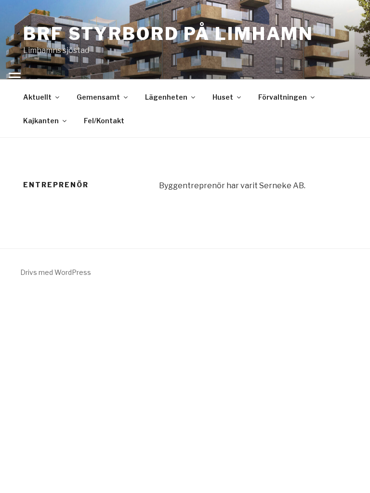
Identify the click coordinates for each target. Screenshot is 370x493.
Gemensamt (98, 97)
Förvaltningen (282, 97)
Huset (222, 97)
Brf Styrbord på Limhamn (168, 33)
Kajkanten (41, 121)
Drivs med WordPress (55, 272)
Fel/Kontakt (104, 121)
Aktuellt (37, 97)
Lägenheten (166, 97)
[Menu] (14, 77)
